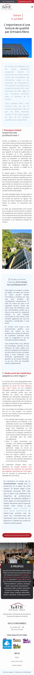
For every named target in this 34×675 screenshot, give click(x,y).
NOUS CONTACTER (17, 661)
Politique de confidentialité (23, 672)
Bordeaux (19, 579)
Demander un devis (25, 1)
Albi (24, 577)
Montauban (9, 577)
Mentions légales (8, 672)
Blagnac (26, 575)
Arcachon (27, 579)
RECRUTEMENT (17, 665)
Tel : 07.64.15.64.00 (8, 1)
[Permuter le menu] (32, 7)
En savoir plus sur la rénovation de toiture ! (17, 535)
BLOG (17, 657)
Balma (21, 575)
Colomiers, (17, 577)
